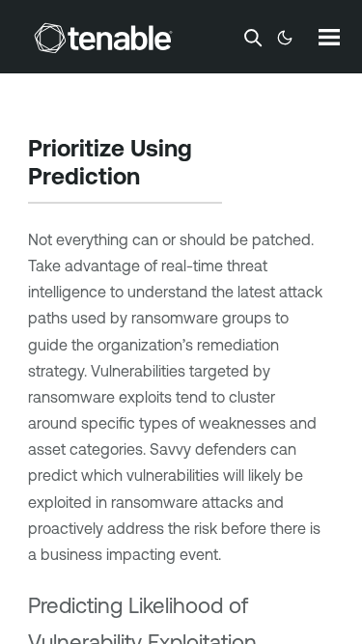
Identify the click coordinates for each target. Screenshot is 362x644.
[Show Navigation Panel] (329, 37)
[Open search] (252, 37)
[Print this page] (156, 178)
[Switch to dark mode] (284, 37)
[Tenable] (103, 37)
